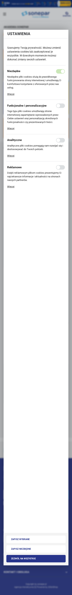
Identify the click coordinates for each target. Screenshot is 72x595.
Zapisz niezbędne (21, 549)
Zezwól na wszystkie (23, 558)
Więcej (10, 94)
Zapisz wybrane (20, 539)
